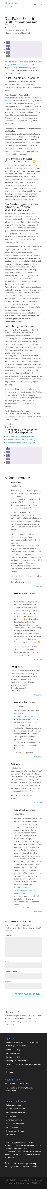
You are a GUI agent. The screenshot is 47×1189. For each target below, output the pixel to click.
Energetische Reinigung (16, 1057)
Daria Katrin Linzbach (17, 30)
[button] (8, 42)
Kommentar (10, 935)
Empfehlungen (12, 1127)
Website (8, 982)
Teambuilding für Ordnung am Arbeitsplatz (24, 1064)
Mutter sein (11, 1116)
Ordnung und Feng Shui (16, 1112)
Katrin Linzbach (21, 593)
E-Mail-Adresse (11, 971)
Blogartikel (25, 33)
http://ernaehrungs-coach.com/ (26, 716)
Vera (13, 482)
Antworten (38, 586)
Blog (8, 1068)
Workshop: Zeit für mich (16, 1046)
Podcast (9, 1072)
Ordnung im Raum (13, 1053)
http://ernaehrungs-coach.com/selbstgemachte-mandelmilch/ (25, 890)
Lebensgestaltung (13, 1105)
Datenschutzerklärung (15, 1131)
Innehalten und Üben (15, 1123)
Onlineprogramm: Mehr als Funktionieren (23, 1042)
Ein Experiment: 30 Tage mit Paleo (20, 436)
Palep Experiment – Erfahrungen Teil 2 (21, 443)
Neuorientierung (13, 1049)
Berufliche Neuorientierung (17, 1108)
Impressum (11, 1135)
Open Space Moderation (16, 1061)
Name (7, 961)
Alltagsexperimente (12, 33)
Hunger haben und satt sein (16, 64)
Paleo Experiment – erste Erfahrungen (21, 439)
